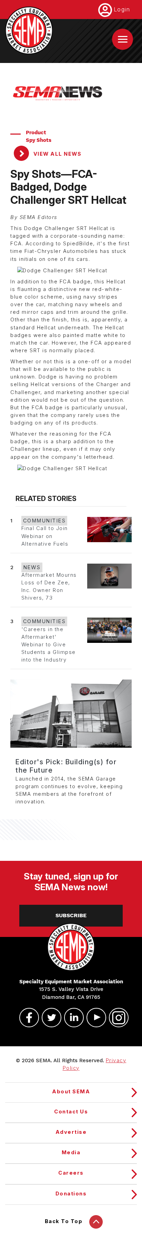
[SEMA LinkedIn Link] (71, 1017)
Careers (71, 1173)
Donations (71, 1194)
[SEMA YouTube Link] (93, 1017)
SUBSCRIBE (71, 915)
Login (122, 9)
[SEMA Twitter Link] (48, 1017)
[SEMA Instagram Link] (116, 1017)
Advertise (71, 1132)
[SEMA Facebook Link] (26, 1017)
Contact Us (71, 1112)
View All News (56, 154)
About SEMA (71, 1091)
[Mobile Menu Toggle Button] (122, 39)
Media (71, 1152)
